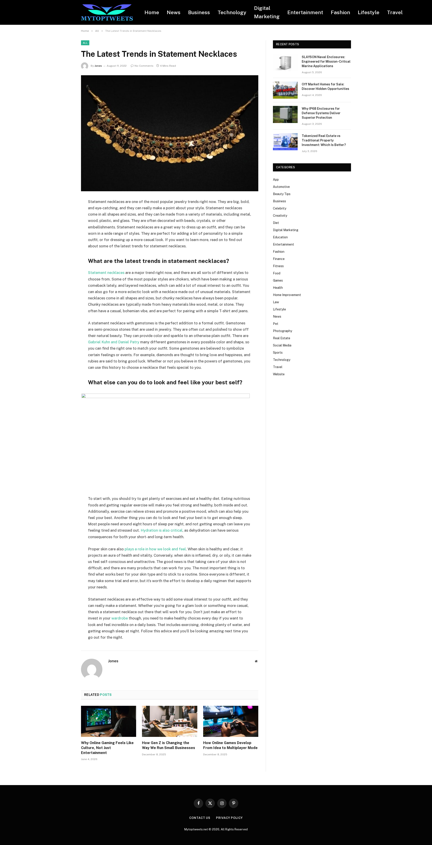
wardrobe (119, 618)
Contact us (199, 818)
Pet (275, 324)
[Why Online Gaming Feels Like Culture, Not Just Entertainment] (108, 721)
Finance (279, 259)
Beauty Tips (281, 194)
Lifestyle (368, 12)
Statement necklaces (106, 272)
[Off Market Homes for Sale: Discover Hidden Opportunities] (285, 90)
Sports (278, 352)
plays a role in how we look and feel (155, 549)
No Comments (144, 65)
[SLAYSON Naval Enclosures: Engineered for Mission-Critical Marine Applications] (285, 62)
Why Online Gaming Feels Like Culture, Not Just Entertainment (107, 748)
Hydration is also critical (161, 530)
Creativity (280, 215)
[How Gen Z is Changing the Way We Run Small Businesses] (169, 721)
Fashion (340, 12)
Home (151, 12)
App (276, 179)
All (85, 42)
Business (199, 12)
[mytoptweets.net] (107, 12)
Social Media (282, 345)
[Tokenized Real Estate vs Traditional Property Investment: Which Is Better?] (285, 141)
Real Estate (281, 338)
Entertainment (305, 12)
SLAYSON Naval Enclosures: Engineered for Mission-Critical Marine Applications (326, 61)
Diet (276, 223)
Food (276, 273)
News (173, 12)
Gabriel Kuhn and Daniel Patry (113, 342)
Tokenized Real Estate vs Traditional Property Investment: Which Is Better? (324, 140)
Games (278, 280)
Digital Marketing (267, 12)
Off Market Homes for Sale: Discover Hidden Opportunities (325, 86)
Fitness (278, 266)
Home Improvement (287, 295)
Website (279, 374)
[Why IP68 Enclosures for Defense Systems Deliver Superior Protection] (285, 114)
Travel (395, 12)
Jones (98, 65)
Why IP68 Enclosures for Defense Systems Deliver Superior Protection (321, 113)
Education (280, 237)
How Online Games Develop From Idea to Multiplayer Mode (230, 745)
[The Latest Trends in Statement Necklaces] (169, 133)
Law (276, 302)
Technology (232, 12)
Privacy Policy (229, 818)
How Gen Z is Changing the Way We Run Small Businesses (168, 745)
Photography (282, 331)
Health (278, 287)
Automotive (281, 187)
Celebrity (279, 208)
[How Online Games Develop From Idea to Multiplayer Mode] (230, 721)
